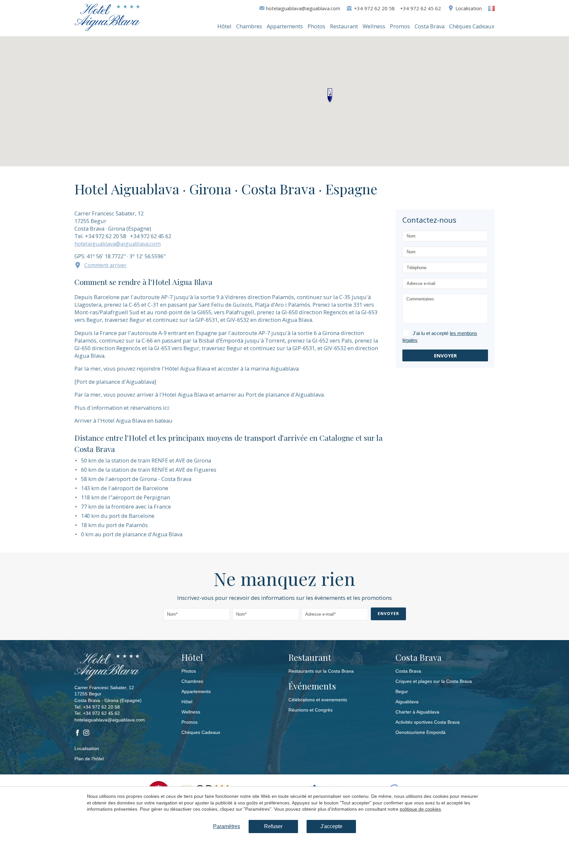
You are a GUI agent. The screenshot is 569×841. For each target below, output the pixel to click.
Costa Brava (430, 26)
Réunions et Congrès (310, 710)
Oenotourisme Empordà (420, 732)
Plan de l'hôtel (89, 758)
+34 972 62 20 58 (101, 707)
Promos (400, 26)
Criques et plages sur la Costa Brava (433, 681)
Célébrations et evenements (317, 699)
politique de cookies (420, 809)
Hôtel (224, 26)
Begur (401, 691)
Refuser (273, 826)
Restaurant (344, 26)
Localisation (468, 8)
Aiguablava (407, 701)
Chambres (249, 26)
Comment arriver (105, 265)
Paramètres (226, 826)
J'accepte (331, 826)
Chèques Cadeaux (472, 26)
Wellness (374, 26)
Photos (316, 26)
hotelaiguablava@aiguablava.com (303, 8)
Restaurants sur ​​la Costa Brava (321, 671)
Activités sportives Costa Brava (427, 722)
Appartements (285, 26)
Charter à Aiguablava (417, 712)
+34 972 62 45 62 (101, 713)
